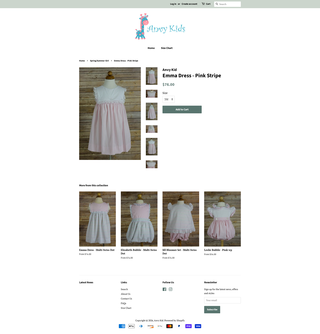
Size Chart (166, 48)
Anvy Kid (158, 320)
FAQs (123, 303)
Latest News (86, 282)
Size (165, 93)
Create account (189, 4)
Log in (173, 4)
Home (151, 48)
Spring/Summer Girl (99, 60)
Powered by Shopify (174, 320)
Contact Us (126, 298)
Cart (208, 4)
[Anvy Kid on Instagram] (170, 289)
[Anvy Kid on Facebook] (164, 289)
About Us (125, 293)
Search (124, 289)
